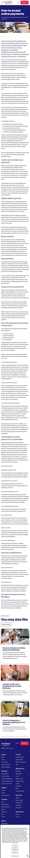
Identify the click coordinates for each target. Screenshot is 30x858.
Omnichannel (4, 762)
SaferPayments (8, 606)
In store (3, 759)
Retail (17, 788)
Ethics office (18, 807)
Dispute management (21, 762)
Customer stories (5, 795)
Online (2, 757)
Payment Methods (5, 767)
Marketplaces (4, 823)
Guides (3, 792)
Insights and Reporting (6, 781)
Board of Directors (5, 806)
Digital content (19, 778)
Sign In (17, 743)
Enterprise (18, 771)
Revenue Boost (5, 773)
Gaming (17, 783)
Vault (17, 764)
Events (3, 809)
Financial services (20, 781)
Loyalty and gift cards (6, 783)
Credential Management (7, 778)
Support (18, 797)
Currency (18, 816)
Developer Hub (19, 802)
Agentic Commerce (5, 764)
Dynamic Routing (5, 776)
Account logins (19, 800)
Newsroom (3, 811)
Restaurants (19, 786)
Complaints (18, 805)
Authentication (19, 759)
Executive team (5, 804)
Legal (2, 814)
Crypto (17, 776)
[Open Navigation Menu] (2, 2)
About (2, 802)
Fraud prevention (20, 757)
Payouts (18, 814)
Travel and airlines (20, 791)
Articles (3, 790)
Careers (3, 816)
